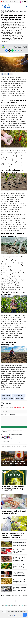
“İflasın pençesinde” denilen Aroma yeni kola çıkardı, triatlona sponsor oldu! (19, 574)
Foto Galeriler (11, 1)
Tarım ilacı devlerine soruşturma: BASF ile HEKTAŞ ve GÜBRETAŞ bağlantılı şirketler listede (13, 535)
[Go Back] (25, 615)
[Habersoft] (17, 616)
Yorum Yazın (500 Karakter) (8, 414)
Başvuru (3, 605)
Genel (2, 595)
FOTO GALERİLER (21, 601)
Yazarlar (17, 1)
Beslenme (14, 595)
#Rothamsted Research (18, 395)
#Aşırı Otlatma (19, 398)
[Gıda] (14, 477)
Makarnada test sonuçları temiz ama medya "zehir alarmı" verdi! (19, 581)
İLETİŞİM (12, 601)
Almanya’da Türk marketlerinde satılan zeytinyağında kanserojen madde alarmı (13, 489)
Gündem (25, 595)
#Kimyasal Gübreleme (7, 398)
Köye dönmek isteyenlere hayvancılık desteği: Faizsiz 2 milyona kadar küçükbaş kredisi (19, 589)
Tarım (10, 10)
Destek (8, 605)
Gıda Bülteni (5, 10)
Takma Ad (3, 405)
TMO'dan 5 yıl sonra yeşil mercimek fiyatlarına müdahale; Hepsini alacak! (19, 544)
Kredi (19, 605)
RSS (4, 611)
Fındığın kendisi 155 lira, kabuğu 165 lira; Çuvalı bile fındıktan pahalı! (19, 559)
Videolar (4, 1)
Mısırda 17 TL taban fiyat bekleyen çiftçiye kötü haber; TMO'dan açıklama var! (19, 566)
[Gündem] (14, 523)
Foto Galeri (8, 595)
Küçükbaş (24, 605)
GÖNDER (14, 427)
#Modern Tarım (6, 395)
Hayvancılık (14, 605)
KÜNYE (6, 601)
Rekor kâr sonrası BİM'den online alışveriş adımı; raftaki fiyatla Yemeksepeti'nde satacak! (19, 551)
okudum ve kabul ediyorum (13, 430)
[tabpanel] (14, 458)
